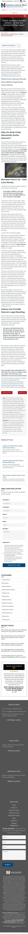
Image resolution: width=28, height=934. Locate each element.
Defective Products (7, 603)
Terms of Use (18, 926)
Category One (5, 593)
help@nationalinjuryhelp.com (16, 711)
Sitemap (14, 823)
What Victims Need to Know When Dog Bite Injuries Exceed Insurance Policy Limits (13, 637)
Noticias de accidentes (8, 606)
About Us (14, 807)
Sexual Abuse (5, 616)
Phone (5, 514)
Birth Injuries (5, 583)
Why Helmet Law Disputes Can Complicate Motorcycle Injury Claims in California (14, 630)
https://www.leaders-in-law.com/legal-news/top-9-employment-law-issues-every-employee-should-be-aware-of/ (12, 383)
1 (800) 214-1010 (17, 709)
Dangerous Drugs (6, 599)
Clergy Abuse (5, 596)
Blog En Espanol (6, 586)
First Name (6, 500)
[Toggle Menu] (25, 16)
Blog (14, 818)
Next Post (22, 392)
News (6, 32)
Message (6, 528)
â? (13, 692)
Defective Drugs (14, 813)
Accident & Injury (14, 810)
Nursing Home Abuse (7, 609)
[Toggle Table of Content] (17, 45)
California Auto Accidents (8, 589)
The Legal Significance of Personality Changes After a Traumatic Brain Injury (13, 650)
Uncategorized (6, 619)
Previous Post (7, 392)
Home (2, 32)
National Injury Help (10, 926)
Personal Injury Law (7, 613)
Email (5, 521)
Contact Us (14, 820)
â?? (16, 692)
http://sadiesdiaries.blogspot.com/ (11, 76)
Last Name (6, 507)
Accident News (6, 579)
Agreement (6, 542)
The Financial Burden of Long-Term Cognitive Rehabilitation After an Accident (13, 656)
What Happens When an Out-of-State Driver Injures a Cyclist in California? (12, 644)
